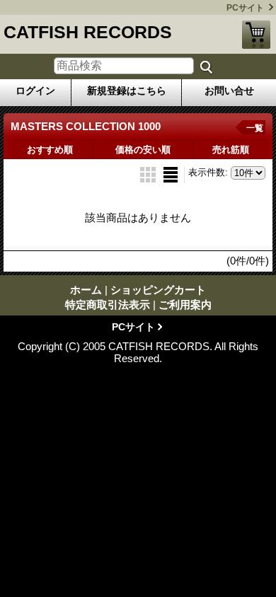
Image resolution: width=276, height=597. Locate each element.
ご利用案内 (185, 304)
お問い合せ (229, 90)
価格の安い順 (143, 149)
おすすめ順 (50, 149)
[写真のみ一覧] (149, 173)
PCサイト (245, 8)
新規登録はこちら (126, 90)
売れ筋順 (230, 149)
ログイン (35, 90)
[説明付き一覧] (170, 173)
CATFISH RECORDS (88, 32)
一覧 (254, 128)
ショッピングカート (256, 35)
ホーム (86, 290)
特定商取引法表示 (107, 304)
